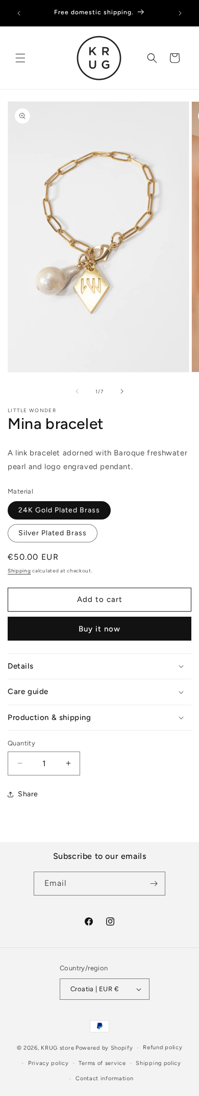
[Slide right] (122, 391)
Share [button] (28, 794)
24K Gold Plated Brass (59, 510)
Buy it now (99, 628)
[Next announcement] (180, 13)
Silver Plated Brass (52, 533)
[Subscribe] (153, 884)
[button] (20, 58)
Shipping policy (158, 1063)
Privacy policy (48, 1063)
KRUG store (57, 1048)
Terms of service (102, 1063)
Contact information (104, 1078)
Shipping (19, 570)
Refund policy (162, 1047)
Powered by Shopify (104, 1048)
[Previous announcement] (19, 13)
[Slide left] (77, 391)
